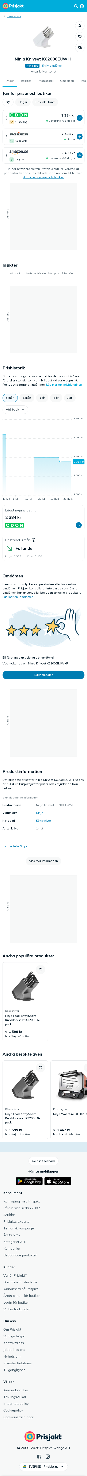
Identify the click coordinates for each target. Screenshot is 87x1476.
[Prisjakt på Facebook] (39, 1456)
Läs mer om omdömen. (18, 597)
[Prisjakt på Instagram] (47, 1456)
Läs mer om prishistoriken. (64, 384)
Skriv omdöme (52, 65)
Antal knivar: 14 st (43, 71)
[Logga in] (81, 6)
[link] (25, 1001)
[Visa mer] (6, 118)
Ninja (39, 813)
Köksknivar (14, 16)
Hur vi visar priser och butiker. (43, 177)
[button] (79, 25)
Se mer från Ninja (15, 846)
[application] (43, 459)
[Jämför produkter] (79, 47)
